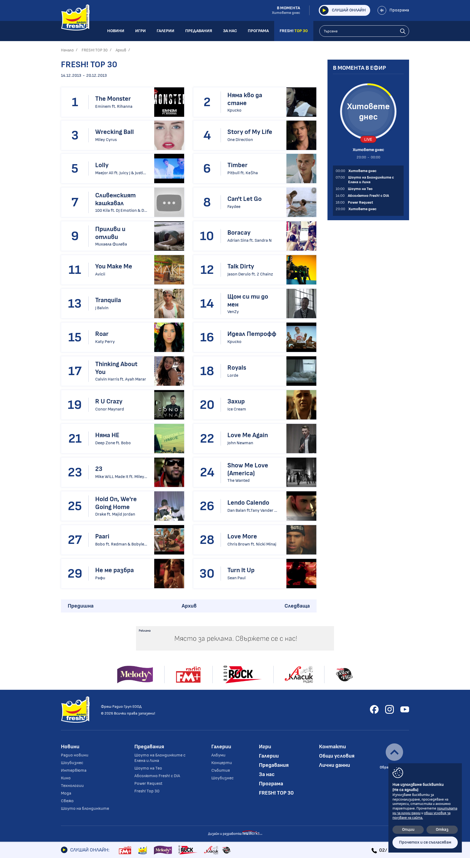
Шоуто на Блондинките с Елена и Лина (159, 758)
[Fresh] (142, 850)
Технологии (72, 785)
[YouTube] (404, 709)
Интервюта (73, 770)
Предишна (81, 606)
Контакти (332, 746)
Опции (408, 829)
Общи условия (336, 756)
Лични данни (334, 765)
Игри (265, 746)
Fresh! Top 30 (146, 791)
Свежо (67, 801)
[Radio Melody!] (163, 850)
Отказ (442, 829)
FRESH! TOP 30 (95, 50)
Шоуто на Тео (148, 768)
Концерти (221, 762)
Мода (66, 793)
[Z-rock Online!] (187, 850)
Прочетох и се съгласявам (425, 842)
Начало (67, 50)
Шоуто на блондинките (85, 808)
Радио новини (74, 755)
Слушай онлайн (349, 10)
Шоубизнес (72, 762)
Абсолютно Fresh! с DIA (157, 776)
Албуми (218, 755)
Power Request (148, 783)
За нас (267, 774)
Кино (66, 778)
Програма (399, 10)
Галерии (221, 746)
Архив (121, 50)
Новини (70, 746)
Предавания (149, 746)
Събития (220, 770)
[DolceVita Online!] (226, 850)
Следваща (297, 606)
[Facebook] (374, 709)
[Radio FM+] (125, 850)
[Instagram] (389, 709)
